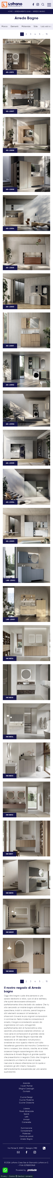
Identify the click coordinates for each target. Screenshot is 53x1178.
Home (10, 11)
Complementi (26, 1131)
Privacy (4, 1176)
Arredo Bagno (39, 11)
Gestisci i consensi (25, 1176)
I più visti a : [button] (46, 26)
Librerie (26, 1109)
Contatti (26, 1091)
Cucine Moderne (26, 1100)
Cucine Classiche (26, 1103)
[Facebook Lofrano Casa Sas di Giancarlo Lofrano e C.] (34, 4)
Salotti (26, 1114)
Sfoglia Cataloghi (26, 1089)
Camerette (26, 1122)
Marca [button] (4, 26)
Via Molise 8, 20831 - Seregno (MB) (22, 1148)
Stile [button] (36, 26)
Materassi (26, 1134)
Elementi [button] (15, 26)
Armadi (26, 1119)
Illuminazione (26, 1128)
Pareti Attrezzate (26, 1111)
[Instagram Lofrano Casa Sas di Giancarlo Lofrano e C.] (38, 4)
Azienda (26, 1083)
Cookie (12, 1176)
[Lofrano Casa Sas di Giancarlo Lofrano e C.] (12, 4)
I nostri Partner (26, 1086)
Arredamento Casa (23, 11)
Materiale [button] (26, 26)
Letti (26, 1117)
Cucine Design (26, 1097)
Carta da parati (26, 1136)
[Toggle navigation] (49, 4)
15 (47, 34)
